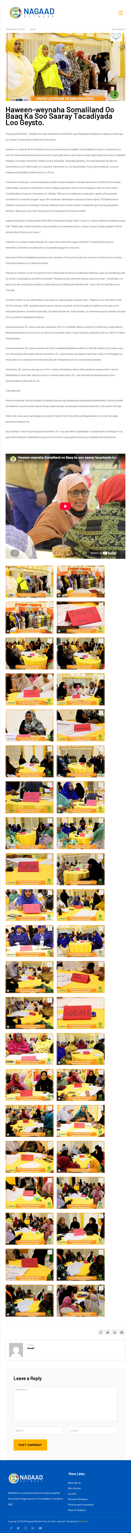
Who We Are (74, 1488)
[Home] (32, 12)
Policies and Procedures (81, 1504)
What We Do (74, 1482)
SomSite (83, 1521)
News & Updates (77, 1509)
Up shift (72, 1493)
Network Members (78, 1499)
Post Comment (30, 1445)
